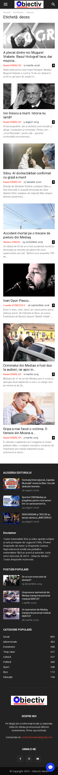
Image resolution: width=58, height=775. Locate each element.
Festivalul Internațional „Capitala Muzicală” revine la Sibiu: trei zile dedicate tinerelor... (38, 483)
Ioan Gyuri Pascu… (17, 301)
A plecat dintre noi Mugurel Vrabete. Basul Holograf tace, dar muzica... (27, 57)
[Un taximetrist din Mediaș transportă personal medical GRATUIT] (11, 613)
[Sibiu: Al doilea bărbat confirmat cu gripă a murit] (29, 156)
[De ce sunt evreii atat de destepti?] (11, 580)
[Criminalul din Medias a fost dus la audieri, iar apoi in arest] (29, 342)
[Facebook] (20, 759)
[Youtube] (37, 759)
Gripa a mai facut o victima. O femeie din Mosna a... (25, 431)
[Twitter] (29, 759)
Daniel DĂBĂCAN (12, 65)
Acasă (6, 12)
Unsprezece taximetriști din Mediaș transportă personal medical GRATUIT (36, 595)
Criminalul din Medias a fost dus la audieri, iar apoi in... (27, 367)
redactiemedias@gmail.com (37, 737)
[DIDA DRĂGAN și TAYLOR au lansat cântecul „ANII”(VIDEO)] (11, 518)
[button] (5, 4)
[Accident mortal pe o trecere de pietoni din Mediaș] (29, 216)
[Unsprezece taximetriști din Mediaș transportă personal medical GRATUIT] (11, 596)
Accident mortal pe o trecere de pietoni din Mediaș (26, 235)
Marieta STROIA (11, 242)
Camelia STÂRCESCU (14, 305)
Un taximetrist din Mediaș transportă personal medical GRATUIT (36, 612)
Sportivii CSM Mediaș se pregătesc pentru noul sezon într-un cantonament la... (36, 500)
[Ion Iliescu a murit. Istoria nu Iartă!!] (29, 96)
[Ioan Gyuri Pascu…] (29, 280)
